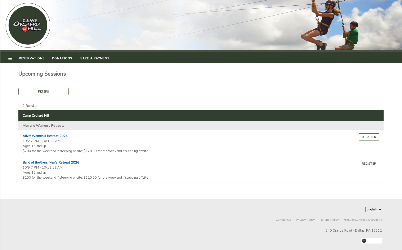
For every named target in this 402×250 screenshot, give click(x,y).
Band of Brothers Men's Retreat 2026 (51, 162)
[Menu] (13, 58)
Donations (62, 58)
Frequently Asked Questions (363, 220)
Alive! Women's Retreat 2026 (45, 136)
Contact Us (283, 220)
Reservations (32, 58)
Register (369, 137)
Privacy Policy (305, 220)
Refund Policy (329, 220)
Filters (43, 91)
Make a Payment (95, 58)
